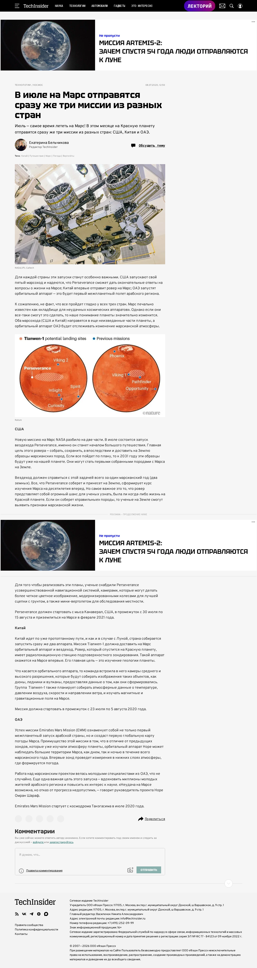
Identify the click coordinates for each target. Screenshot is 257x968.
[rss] (17, 914)
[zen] (39, 914)
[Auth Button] (240, 6)
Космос (38, 85)
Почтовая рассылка (222, 6)
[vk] (24, 914)
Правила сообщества (29, 925)
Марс (48, 156)
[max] (46, 914)
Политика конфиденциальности (36, 929)
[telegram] (31, 914)
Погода (57, 156)
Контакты (21, 934)
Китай (24, 156)
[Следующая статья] (128, 883)
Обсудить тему (152, 145)
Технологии (23, 85)
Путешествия (36, 156)
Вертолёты (68, 156)
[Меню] (17, 6)
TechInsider (36, 6)
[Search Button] (231, 6)
